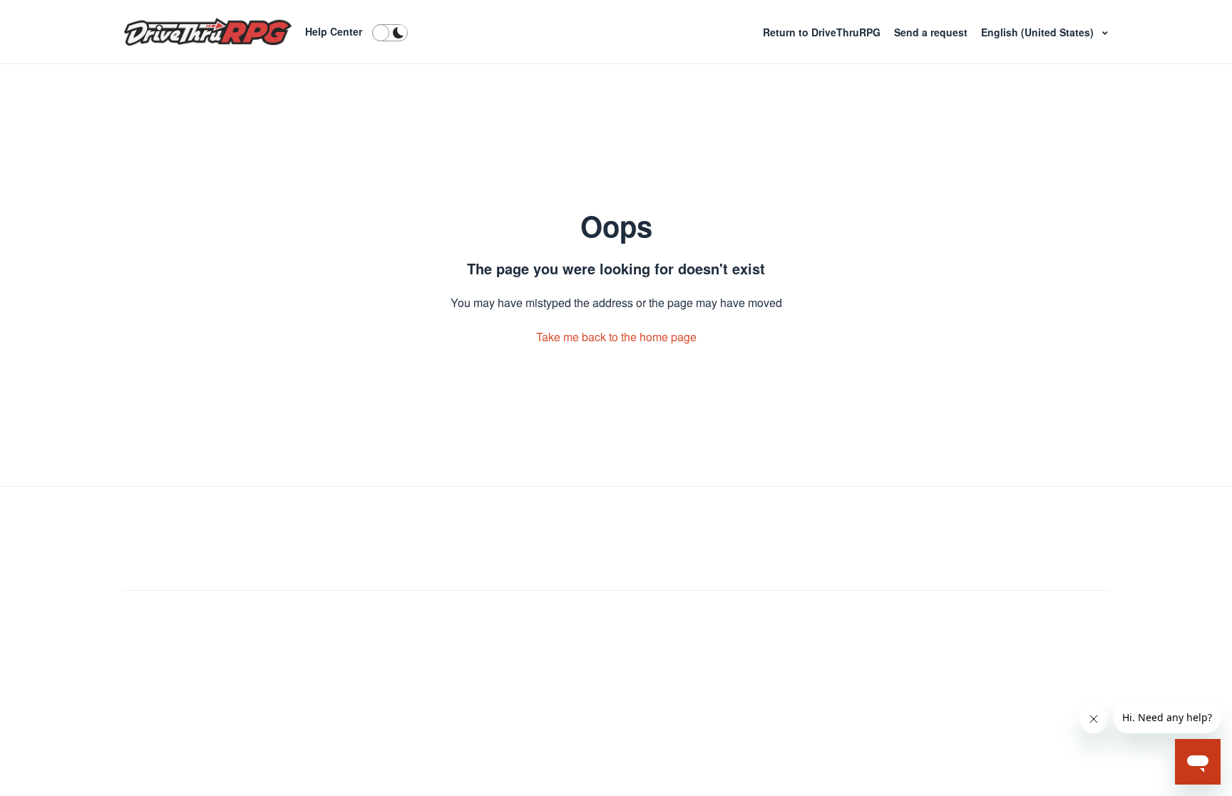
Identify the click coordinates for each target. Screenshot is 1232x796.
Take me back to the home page (616, 337)
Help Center (333, 31)
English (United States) (1039, 32)
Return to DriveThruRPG (823, 32)
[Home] (208, 32)
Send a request (932, 32)
